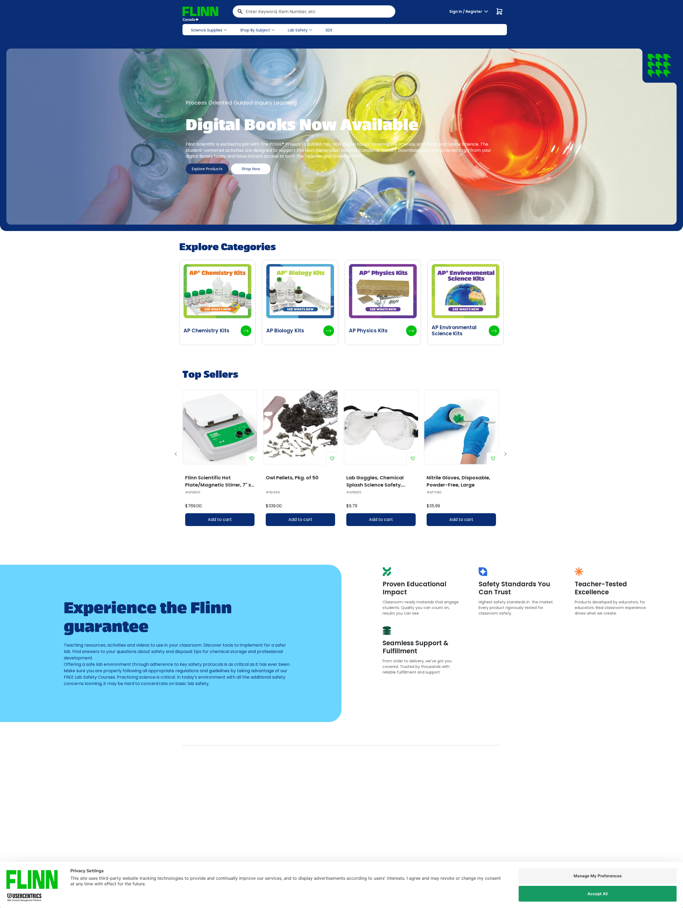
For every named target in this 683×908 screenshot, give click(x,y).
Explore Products (207, 169)
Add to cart (220, 519)
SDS (328, 30)
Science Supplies (206, 30)
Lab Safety (298, 30)
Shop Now (251, 169)
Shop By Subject (255, 30)
